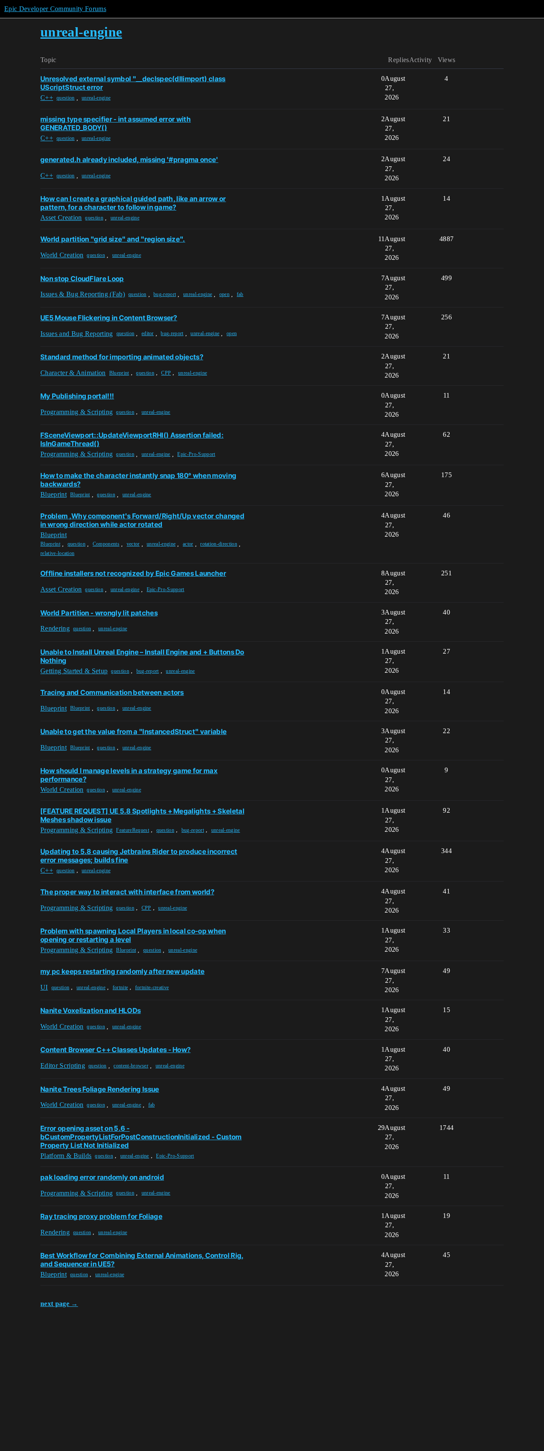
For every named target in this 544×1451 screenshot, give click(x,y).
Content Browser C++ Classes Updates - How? (115, 1049)
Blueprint (119, 373)
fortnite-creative (152, 987)
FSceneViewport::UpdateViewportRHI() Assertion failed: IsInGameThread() (132, 439)
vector (133, 544)
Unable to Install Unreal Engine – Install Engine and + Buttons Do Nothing (142, 656)
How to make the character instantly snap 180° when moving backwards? (138, 479)
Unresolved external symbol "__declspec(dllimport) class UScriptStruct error (133, 82)
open (224, 294)
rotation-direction (218, 544)
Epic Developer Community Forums (55, 8)
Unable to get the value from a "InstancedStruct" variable (133, 731)
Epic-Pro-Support (196, 454)
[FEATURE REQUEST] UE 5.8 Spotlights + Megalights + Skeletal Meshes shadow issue (142, 815)
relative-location (57, 553)
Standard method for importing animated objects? (121, 357)
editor (148, 333)
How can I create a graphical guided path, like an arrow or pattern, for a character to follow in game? (133, 202)
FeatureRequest (132, 830)
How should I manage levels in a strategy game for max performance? (129, 774)
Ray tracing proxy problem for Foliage (101, 1216)
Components (106, 544)
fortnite (120, 987)
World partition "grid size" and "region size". (112, 239)
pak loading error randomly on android (102, 1177)
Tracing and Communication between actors (112, 692)
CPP (166, 373)
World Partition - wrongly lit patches (99, 613)
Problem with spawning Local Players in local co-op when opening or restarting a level (133, 935)
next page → (59, 1303)
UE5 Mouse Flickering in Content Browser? (108, 317)
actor (188, 544)
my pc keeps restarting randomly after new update (122, 971)
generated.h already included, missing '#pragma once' (129, 159)
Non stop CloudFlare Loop (82, 278)
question (66, 98)
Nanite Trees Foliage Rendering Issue (99, 1089)
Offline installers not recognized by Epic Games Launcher (133, 573)
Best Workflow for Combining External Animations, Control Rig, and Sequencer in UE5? (142, 1259)
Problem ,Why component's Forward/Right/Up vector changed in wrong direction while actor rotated (142, 520)
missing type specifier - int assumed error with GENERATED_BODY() (115, 123)
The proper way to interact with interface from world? (127, 892)
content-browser (130, 1066)
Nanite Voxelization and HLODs (90, 1010)
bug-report (164, 294)
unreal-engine (96, 98)
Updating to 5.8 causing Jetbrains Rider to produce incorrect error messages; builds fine (138, 855)
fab (240, 294)
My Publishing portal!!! (77, 396)
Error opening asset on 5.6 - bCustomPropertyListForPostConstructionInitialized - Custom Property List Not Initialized (141, 1136)
